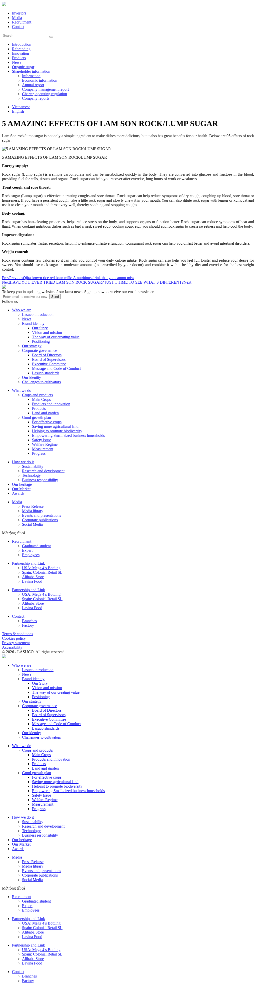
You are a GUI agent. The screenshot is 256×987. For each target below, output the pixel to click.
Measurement (42, 449)
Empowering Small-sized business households (68, 435)
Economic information (39, 80)
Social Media (32, 524)
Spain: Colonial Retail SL (42, 572)
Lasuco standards (45, 373)
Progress (39, 453)
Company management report (45, 89)
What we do (21, 390)
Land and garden (45, 413)
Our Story (40, 328)
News (16, 62)
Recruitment (21, 22)
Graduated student (36, 546)
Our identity (31, 377)
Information (31, 76)
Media (17, 17)
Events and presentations (41, 515)
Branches (29, 621)
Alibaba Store (33, 577)
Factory (28, 625)
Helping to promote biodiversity (57, 431)
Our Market (21, 489)
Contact (18, 26)
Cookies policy (14, 638)
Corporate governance (39, 350)
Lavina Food (32, 581)
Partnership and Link (28, 563)
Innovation (20, 53)
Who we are (21, 310)
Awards (18, 493)
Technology (31, 475)
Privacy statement (16, 643)
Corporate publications (40, 520)
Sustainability (32, 466)
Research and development (43, 471)
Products (19, 58)
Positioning (41, 341)
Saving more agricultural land (55, 426)
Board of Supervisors (49, 359)
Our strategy (32, 346)
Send (55, 297)
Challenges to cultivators (41, 382)
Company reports (35, 98)
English (18, 111)
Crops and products (37, 395)
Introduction (21, 44)
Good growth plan (36, 417)
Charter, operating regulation (44, 94)
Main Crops (41, 399)
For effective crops (47, 422)
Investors (19, 13)
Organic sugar (23, 67)
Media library (32, 511)
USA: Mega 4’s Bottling (41, 568)
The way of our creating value (56, 337)
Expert (27, 550)
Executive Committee (49, 364)
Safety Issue (41, 440)
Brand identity (33, 323)
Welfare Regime (45, 444)
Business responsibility (40, 480)
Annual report (33, 85)
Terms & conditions (17, 634)
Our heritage (22, 484)
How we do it (23, 462)
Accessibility (12, 647)
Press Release (33, 506)
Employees (31, 555)
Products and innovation (51, 404)
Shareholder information (31, 71)
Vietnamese (21, 107)
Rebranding (21, 49)
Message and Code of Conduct (56, 368)
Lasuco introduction (38, 314)
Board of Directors (47, 355)
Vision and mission (47, 332)
